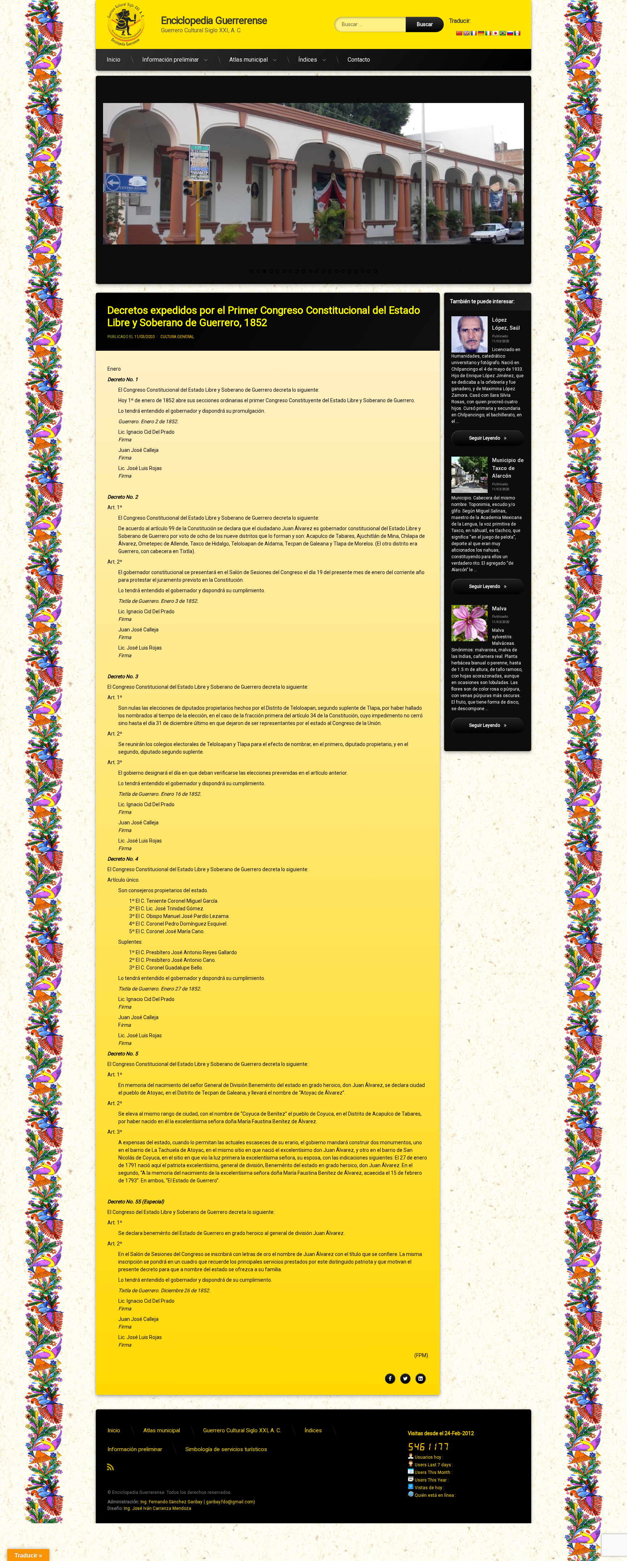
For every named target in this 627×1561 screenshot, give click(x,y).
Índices (307, 59)
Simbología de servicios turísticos (226, 1449)
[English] (466, 33)
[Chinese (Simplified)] (459, 33)
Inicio (113, 59)
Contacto (359, 59)
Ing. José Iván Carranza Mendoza (157, 1508)
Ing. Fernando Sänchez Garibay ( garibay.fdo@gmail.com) (197, 1501)
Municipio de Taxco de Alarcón (508, 468)
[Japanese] (495, 33)
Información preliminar (170, 59)
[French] (473, 33)
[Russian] (510, 33)
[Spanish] (517, 33)
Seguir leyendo (496, 438)
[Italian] (488, 33)
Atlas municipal (248, 59)
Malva (499, 609)
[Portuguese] (502, 33)
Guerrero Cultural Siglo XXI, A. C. (242, 1430)
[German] (481, 33)
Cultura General (177, 337)
